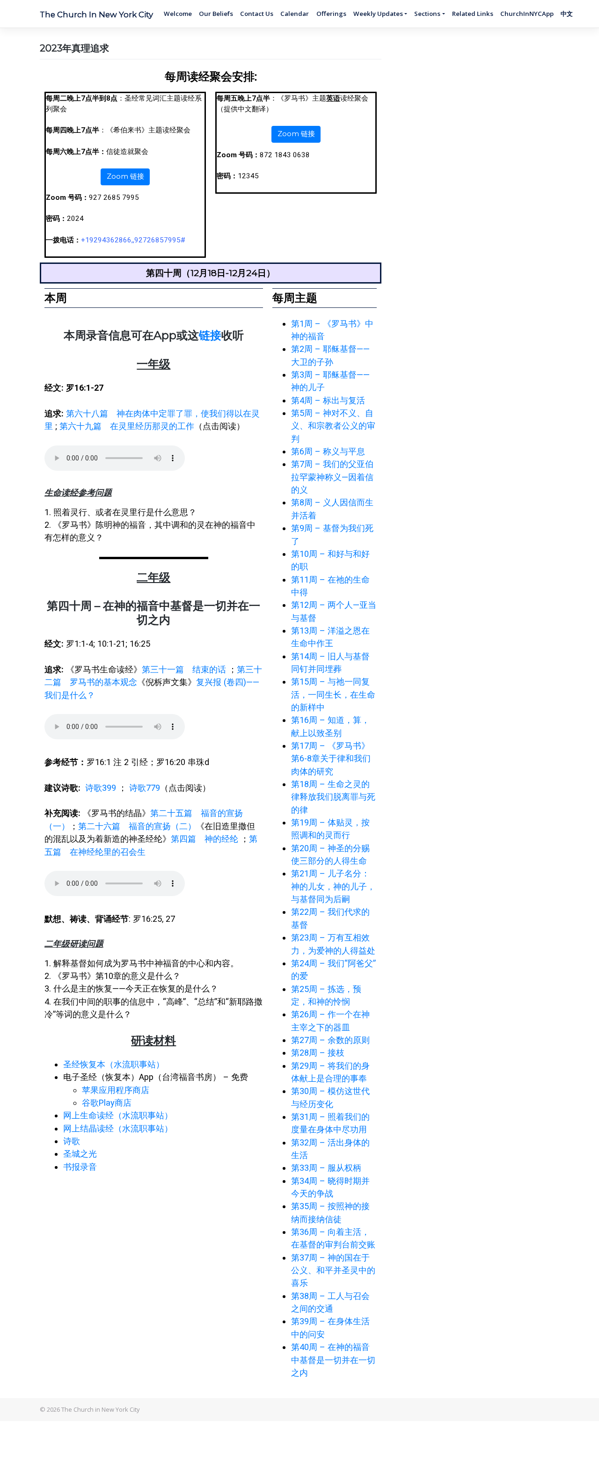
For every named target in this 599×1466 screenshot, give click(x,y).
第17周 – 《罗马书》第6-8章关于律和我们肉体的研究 (331, 758)
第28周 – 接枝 (317, 1053)
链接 (210, 335)
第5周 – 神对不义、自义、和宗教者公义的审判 (333, 426)
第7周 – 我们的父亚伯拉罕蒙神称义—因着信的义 (332, 477)
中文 (567, 13)
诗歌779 (144, 788)
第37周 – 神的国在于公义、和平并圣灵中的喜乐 (333, 1270)
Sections (427, 13)
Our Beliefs (216, 13)
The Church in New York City (96, 14)
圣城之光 (80, 1154)
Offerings (331, 13)
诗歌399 (100, 788)
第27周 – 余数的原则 (330, 1040)
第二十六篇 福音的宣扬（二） (137, 826)
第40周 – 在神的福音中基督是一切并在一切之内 (333, 1360)
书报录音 (80, 1167)
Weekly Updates (378, 13)
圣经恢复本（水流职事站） (113, 1064)
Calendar (294, 13)
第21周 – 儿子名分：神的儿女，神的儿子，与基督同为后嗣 (333, 886)
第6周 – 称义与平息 (328, 451)
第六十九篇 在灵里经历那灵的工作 (126, 426)
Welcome (178, 13)
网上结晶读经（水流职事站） (118, 1128)
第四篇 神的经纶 (204, 839)
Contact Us (256, 13)
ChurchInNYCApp (527, 13)
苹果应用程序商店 (115, 1090)
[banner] (153, 525)
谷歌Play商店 (106, 1103)
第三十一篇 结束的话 (184, 669)
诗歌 (71, 1141)
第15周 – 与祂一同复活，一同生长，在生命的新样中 (333, 694)
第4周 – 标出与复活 (328, 400)
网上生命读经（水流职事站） (118, 1115)
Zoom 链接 (125, 176)
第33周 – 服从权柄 (326, 1168)
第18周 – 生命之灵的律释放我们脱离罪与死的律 (333, 797)
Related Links (472, 13)
